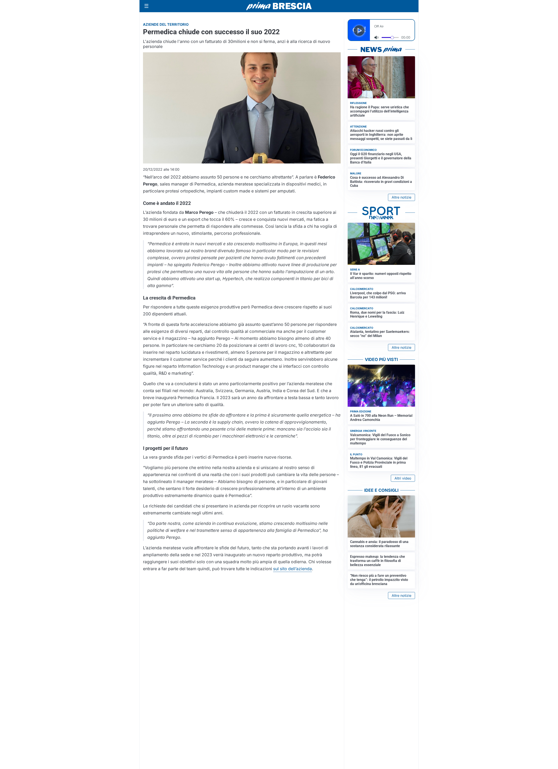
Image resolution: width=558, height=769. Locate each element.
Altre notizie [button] (401, 197)
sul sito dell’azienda (292, 568)
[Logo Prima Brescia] (279, 6)
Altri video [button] (403, 478)
